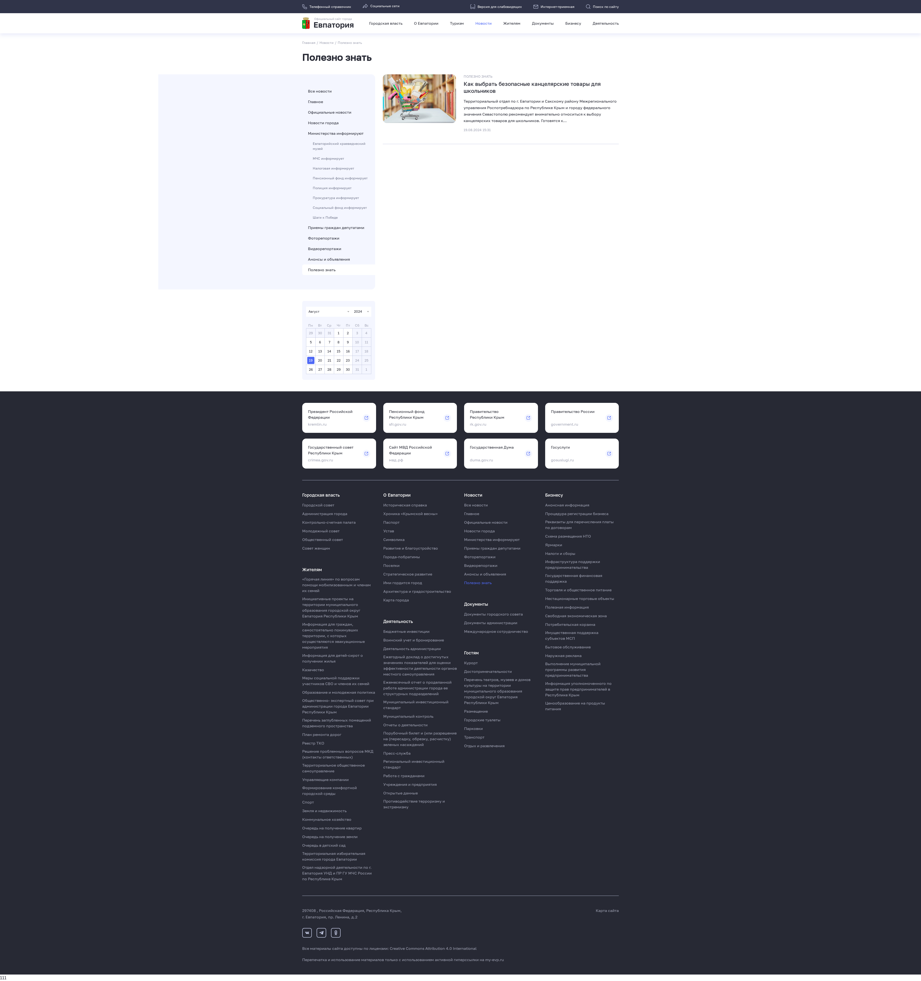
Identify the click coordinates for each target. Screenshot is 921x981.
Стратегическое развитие (407, 574)
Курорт (471, 662)
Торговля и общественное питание (578, 589)
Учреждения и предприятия (410, 784)
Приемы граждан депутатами (336, 227)
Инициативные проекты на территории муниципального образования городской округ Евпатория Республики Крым (331, 607)
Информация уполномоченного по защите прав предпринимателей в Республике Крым (578, 689)
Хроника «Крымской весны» (410, 513)
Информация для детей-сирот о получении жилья (332, 658)
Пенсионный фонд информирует (340, 178)
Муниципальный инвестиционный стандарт (416, 704)
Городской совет (318, 505)
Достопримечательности (488, 671)
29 (339, 369)
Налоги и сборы (560, 553)
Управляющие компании (325, 779)
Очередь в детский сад (324, 845)
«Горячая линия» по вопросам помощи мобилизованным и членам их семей (336, 585)
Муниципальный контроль (408, 716)
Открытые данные (400, 793)
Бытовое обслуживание (568, 647)
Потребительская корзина (570, 624)
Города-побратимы (401, 556)
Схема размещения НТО (568, 536)
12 (311, 351)
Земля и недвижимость (324, 810)
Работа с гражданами (404, 775)
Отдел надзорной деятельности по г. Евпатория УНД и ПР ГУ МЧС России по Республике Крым (337, 873)
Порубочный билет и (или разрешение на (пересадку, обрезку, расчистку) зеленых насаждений (420, 739)
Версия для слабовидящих (500, 7)
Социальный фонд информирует (340, 208)
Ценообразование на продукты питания (575, 706)
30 (348, 369)
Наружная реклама (563, 655)
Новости (483, 23)
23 (348, 360)
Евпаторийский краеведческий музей (339, 146)
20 (320, 360)
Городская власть (385, 23)
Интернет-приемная (557, 7)
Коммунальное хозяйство (326, 819)
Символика (394, 539)
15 (338, 351)
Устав (388, 531)
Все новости (320, 91)
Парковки (473, 728)
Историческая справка (405, 505)
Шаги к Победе (325, 217)
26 (311, 369)
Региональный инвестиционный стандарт (413, 764)
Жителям (511, 23)
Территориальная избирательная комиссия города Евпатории (333, 856)
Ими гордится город (402, 582)
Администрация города (324, 513)
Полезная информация (567, 607)
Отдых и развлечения (484, 745)
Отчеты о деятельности (405, 725)
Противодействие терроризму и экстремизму (414, 804)
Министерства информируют (336, 133)
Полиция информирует (332, 188)
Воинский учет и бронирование (413, 640)
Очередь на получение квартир (332, 828)
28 (329, 369)
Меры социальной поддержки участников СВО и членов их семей (335, 681)
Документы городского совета (493, 614)
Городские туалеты (482, 719)
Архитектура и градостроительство (417, 591)
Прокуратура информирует (336, 198)
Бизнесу (573, 23)
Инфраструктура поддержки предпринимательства (572, 564)
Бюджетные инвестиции (406, 631)
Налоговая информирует (333, 168)
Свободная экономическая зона (576, 615)
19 (311, 360)
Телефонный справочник (330, 7)
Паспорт (391, 522)
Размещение (476, 711)
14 (329, 351)
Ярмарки (553, 544)
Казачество (313, 669)
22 (339, 360)
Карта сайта (607, 910)
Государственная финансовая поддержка (573, 578)
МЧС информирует (328, 158)
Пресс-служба (397, 753)
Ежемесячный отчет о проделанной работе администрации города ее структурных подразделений (417, 688)
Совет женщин (316, 548)
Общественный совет (322, 539)
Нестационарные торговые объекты (579, 598)
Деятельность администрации (412, 648)
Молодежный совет (321, 531)
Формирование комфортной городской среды (329, 790)
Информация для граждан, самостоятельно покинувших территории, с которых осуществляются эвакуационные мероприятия (333, 636)
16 (348, 351)
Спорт (308, 802)
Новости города (323, 122)
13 (320, 351)
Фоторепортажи (323, 238)
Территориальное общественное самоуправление (333, 768)
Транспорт (474, 737)
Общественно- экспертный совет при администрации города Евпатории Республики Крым (338, 706)
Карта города (396, 600)
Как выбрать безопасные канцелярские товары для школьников (532, 87)
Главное (315, 101)
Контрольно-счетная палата (329, 522)
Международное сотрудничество (496, 631)
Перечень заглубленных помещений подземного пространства (336, 723)
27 (320, 369)
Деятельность (606, 23)
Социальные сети (385, 6)
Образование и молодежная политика (338, 692)
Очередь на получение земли (330, 836)
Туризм (457, 23)
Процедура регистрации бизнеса (576, 513)
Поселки (391, 565)
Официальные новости (329, 112)
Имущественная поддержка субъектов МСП (571, 635)
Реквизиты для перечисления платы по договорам (579, 524)
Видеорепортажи (324, 248)
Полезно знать (322, 269)
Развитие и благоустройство (410, 548)
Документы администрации (490, 622)
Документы (543, 23)
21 (329, 360)
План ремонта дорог (321, 734)
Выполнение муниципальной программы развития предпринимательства (573, 669)
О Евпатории (426, 23)
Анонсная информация (567, 505)
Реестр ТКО (313, 743)
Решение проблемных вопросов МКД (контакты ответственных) (337, 754)
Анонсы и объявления (329, 259)
